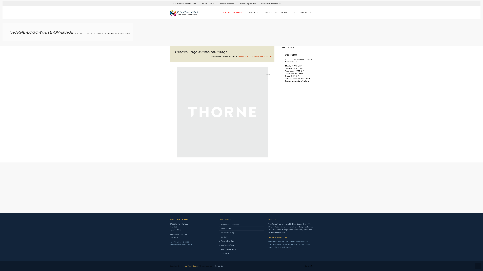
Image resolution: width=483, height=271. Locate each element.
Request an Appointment (271, 4)
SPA (294, 13)
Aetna (270, 241)
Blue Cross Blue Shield (281, 241)
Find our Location (207, 4)
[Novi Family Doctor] (184, 12)
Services (304, 13)
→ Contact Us (224, 253)
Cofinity (306, 241)
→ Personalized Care (226, 241)
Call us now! (184, 4)
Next (270, 74)
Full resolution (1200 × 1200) (263, 56)
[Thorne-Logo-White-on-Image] (222, 112)
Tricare (276, 247)
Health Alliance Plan (274, 244)
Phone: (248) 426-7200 (178, 234)
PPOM (301, 244)
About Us (253, 13)
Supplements (243, 56)
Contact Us (174, 237)
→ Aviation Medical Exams (228, 249)
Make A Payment (227, 4)
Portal (284, 13)
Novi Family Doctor (191, 266)
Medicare (294, 244)
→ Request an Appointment (229, 224)
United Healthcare (286, 247)
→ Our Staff (223, 237)
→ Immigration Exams (227, 245)
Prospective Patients (234, 13)
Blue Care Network (296, 241)
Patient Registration (247, 4)
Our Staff (269, 13)
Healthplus (286, 244)
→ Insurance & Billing (226, 233)
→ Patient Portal (225, 229)
